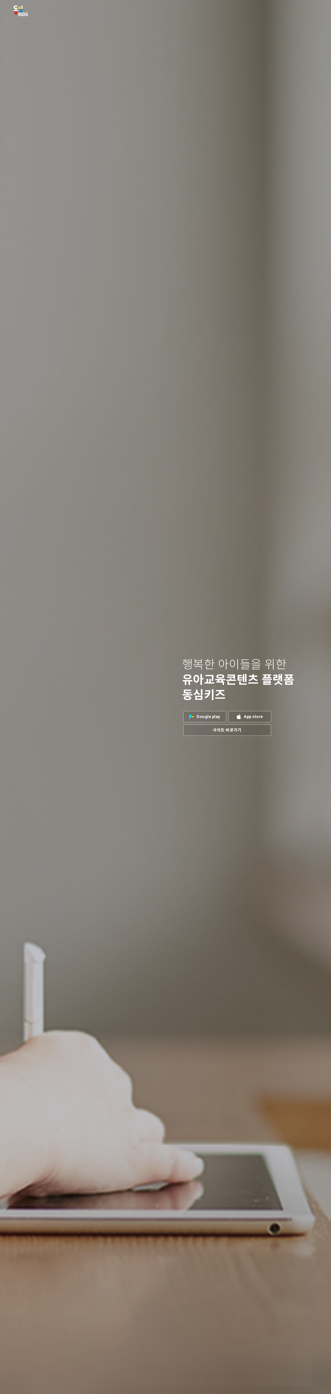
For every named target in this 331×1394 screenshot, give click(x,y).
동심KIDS (21, 10)
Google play (208, 716)
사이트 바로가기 (227, 730)
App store (253, 716)
